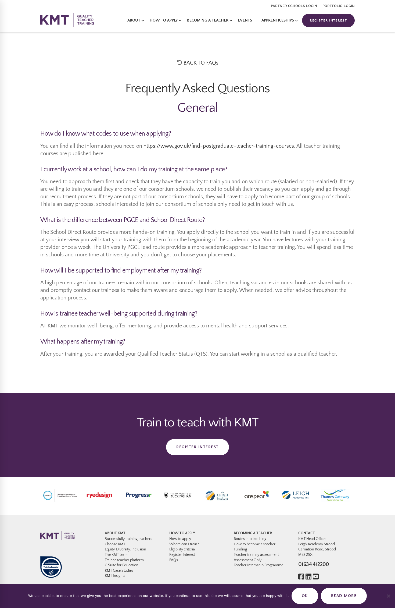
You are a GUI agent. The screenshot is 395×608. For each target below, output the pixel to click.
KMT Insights (115, 576)
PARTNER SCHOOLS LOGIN (294, 6)
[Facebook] (301, 577)
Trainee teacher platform (124, 560)
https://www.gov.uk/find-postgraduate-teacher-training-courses (218, 146)
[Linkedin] (308, 577)
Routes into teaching (250, 539)
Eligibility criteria (182, 549)
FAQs (173, 560)
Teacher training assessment (256, 555)
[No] (388, 596)
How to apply (180, 539)
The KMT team (116, 555)
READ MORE (344, 595)
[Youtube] (316, 577)
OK (305, 595)
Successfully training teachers (128, 539)
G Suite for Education (121, 565)
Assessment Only (247, 560)
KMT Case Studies (119, 570)
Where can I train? (184, 544)
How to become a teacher (254, 544)
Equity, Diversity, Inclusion (125, 549)
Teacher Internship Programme (258, 565)
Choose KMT (115, 544)
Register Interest (182, 555)
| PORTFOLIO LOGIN (337, 6)
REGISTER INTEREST (328, 20)
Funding (240, 549)
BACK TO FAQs (201, 63)
